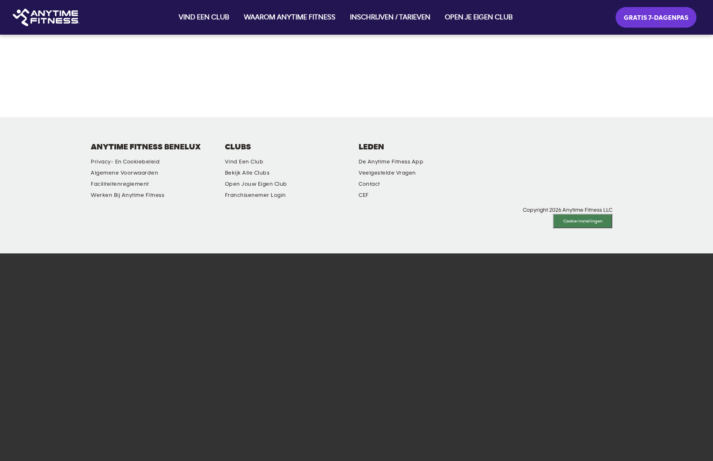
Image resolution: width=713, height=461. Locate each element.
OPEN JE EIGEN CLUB (479, 17)
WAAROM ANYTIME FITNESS (289, 17)
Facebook (507, 154)
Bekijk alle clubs (247, 173)
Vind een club (244, 162)
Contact (369, 184)
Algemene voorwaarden (124, 173)
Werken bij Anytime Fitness (127, 195)
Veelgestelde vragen (387, 173)
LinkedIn (459, 154)
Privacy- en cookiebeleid (125, 162)
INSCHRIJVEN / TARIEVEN (390, 17)
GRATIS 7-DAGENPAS (656, 17)
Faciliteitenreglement (120, 184)
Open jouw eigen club (256, 184)
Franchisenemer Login (255, 195)
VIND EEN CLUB (204, 17)
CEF (364, 195)
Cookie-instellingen (582, 221)
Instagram (483, 154)
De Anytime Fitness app (391, 162)
